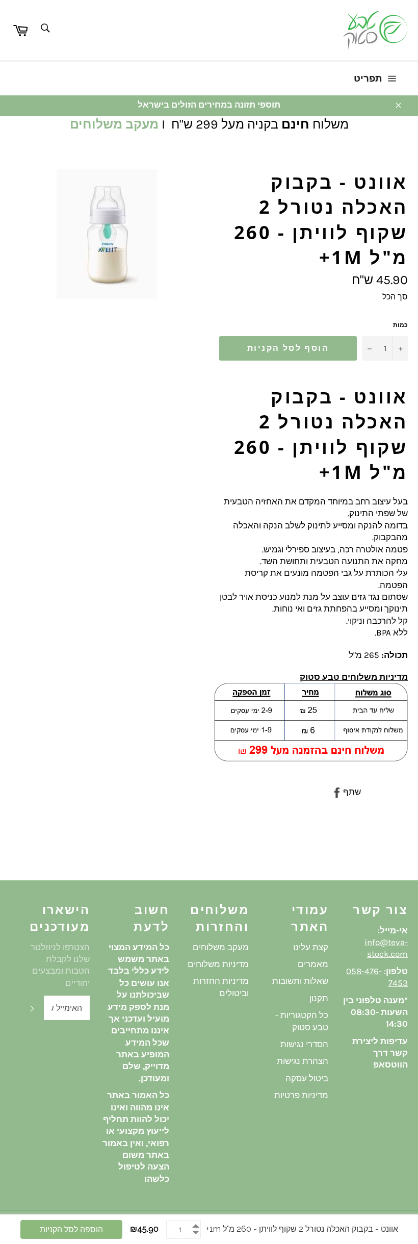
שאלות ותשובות (300, 981)
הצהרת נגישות (302, 1061)
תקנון (318, 998)
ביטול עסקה (306, 1078)
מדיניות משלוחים (218, 964)
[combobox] (44, 28)
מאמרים (313, 964)
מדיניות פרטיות (301, 1095)
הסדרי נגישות (304, 1044)
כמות (400, 324)
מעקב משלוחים (114, 124)
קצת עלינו (310, 947)
